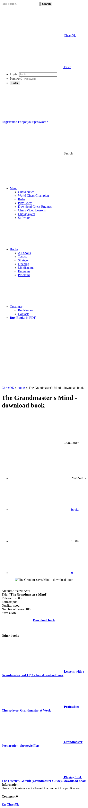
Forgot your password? (33, 122)
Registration (9, 122)
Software (24, 217)
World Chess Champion (33, 195)
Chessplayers (26, 214)
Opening (23, 264)
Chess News (26, 192)
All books (24, 253)
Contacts (23, 314)
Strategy (23, 260)
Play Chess (25, 203)
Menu (13, 188)
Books (14, 249)
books (75, 509)
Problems (24, 275)
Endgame (24, 271)
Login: (14, 74)
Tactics (22, 256)
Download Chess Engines (35, 206)
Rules (21, 199)
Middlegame (26, 267)
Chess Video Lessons (32, 210)
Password (16, 78)
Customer (16, 306)
